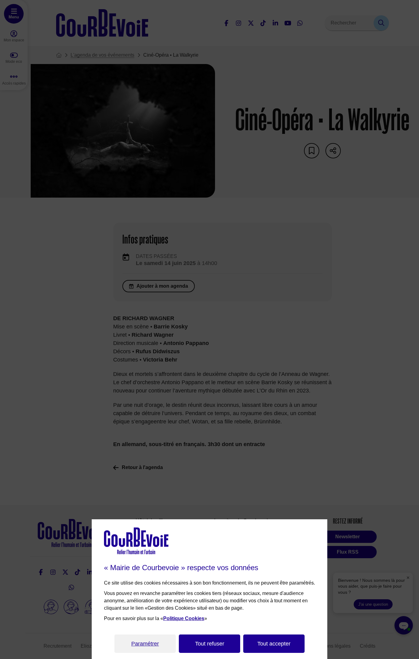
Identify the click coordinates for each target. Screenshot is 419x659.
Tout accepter (273, 644)
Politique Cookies (183, 618)
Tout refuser (209, 644)
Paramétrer (145, 644)
